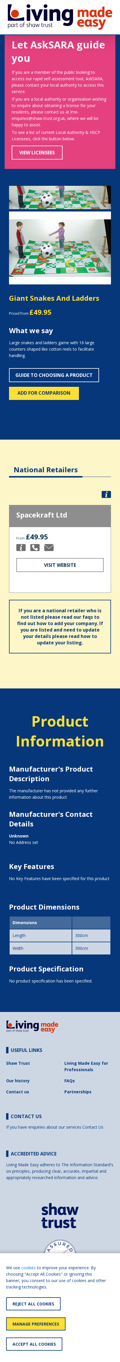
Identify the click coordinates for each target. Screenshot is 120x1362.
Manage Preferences (36, 1324)
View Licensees (37, 152)
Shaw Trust (18, 1063)
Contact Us (92, 1127)
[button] (16, 248)
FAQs (69, 1080)
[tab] (45, 465)
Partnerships (77, 1092)
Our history (18, 1080)
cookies (28, 1267)
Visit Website (60, 565)
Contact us (17, 1092)
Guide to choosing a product (54, 375)
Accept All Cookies (34, 1344)
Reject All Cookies (33, 1304)
